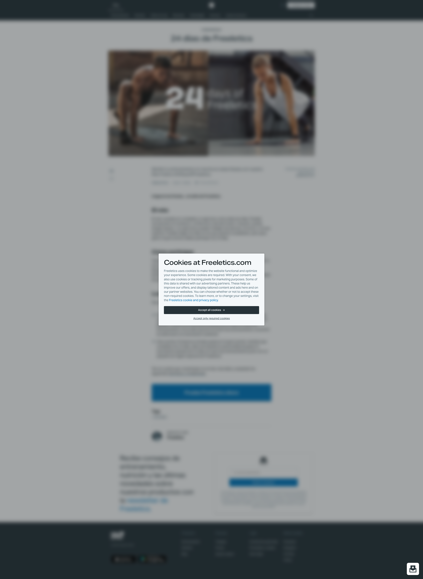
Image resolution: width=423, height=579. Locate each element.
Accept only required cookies (211, 318)
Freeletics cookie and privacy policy (193, 300)
